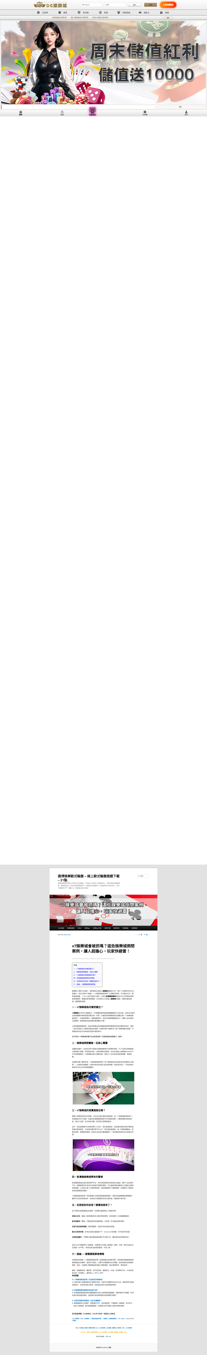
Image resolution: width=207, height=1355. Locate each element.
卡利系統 (81, 1328)
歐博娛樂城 (70, 928)
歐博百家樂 (92, 1328)
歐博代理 (116, 928)
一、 (84, 969)
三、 (84, 975)
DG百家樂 (102, 1328)
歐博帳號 (134, 928)
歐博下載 (107, 928)
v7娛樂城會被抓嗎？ (96, 1319)
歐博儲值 (125, 928)
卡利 (76, 1328)
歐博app (87, 928)
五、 (87, 981)
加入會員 (61, 928)
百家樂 (119, 1328)
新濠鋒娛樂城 (111, 996)
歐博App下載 (97, 928)
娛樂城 (105, 991)
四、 (83, 978)
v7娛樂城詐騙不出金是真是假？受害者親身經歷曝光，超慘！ (101, 1036)
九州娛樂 (108, 1328)
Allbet (79, 928)
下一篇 (146, 935)
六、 (84, 984)
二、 (85, 972)
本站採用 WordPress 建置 (103, 1347)
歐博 (86, 1328)
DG (97, 1328)
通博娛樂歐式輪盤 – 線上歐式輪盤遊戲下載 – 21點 (89, 878)
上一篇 (139, 935)
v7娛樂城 (75, 1013)
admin (123, 1319)
